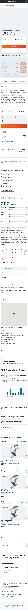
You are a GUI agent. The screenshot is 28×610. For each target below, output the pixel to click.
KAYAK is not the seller (7, 591)
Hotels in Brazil (6, 605)
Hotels (11, 604)
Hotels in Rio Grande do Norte (17, 605)
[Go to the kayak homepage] (9, 5)
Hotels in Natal (7, 572)
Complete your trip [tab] (7, 562)
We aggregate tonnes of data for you (11, 594)
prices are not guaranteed (7, 587)
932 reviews (13, 33)
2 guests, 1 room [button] (7, 43)
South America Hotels (19, 604)
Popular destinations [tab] (20, 562)
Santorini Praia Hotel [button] (6, 490)
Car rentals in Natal (8, 570)
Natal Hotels (8, 606)
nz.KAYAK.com (6, 604)
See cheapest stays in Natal (22, 471)
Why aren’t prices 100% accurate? (10, 596)
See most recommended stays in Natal (21, 501)
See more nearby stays (22, 441)
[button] (26, 1)
